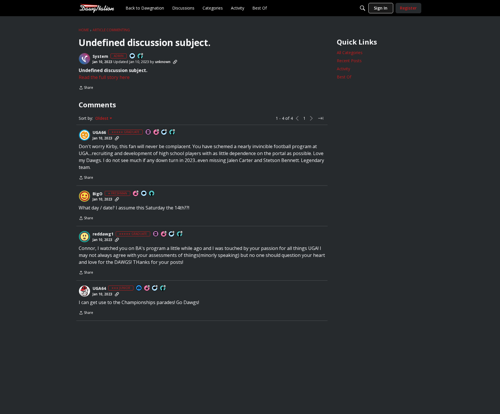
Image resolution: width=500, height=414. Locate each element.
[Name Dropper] (148, 132)
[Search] (362, 8)
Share (86, 88)
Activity (343, 68)
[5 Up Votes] (151, 193)
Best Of (344, 77)
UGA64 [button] (99, 288)
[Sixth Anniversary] (156, 132)
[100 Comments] (155, 288)
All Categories (350, 52)
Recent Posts (349, 60)
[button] (84, 59)
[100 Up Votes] (163, 288)
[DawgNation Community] (97, 8)
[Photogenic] (139, 288)
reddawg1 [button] (103, 234)
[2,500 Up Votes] (180, 234)
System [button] (100, 56)
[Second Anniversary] (147, 288)
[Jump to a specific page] (320, 118)
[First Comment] (132, 56)
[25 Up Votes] (140, 56)
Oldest (102, 118)
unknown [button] (162, 61)
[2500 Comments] (164, 132)
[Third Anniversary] (136, 193)
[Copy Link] (175, 62)
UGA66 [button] (99, 132)
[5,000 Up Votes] (172, 132)
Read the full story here (104, 77)
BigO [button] (97, 193)
